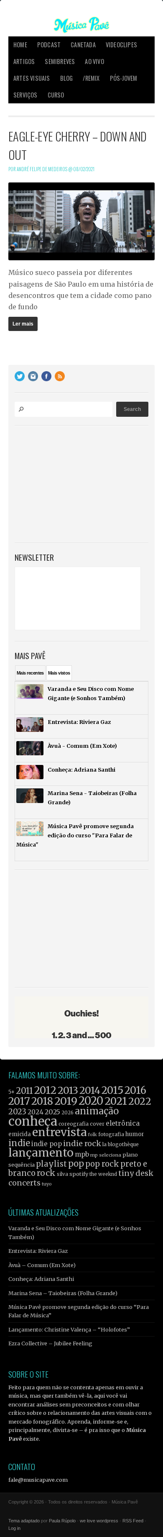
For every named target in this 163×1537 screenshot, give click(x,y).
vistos (59, 672)
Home (20, 44)
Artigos (24, 61)
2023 (17, 1111)
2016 (135, 1090)
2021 (115, 1101)
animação (97, 1111)
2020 (91, 1101)
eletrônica (123, 1123)
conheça (32, 1121)
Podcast (49, 44)
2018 (42, 1101)
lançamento (41, 1153)
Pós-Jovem (124, 78)
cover (97, 1124)
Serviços (25, 94)
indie (19, 1143)
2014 (89, 1090)
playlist (51, 1164)
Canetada (83, 44)
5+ (11, 1092)
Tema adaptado (24, 1520)
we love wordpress (99, 1520)
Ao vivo (94, 61)
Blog (66, 78)
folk (92, 1134)
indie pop (46, 1144)
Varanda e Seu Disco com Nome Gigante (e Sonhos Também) (74, 1232)
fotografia (111, 1134)
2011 (24, 1090)
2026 (67, 1113)
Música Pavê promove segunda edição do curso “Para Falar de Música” (78, 1311)
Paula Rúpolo (62, 1520)
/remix (91, 78)
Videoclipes (121, 44)
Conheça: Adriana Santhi (41, 1278)
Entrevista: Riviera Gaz (38, 1250)
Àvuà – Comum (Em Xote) (42, 1265)
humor (134, 1134)
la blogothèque (120, 1144)
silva (62, 1174)
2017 (19, 1101)
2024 (35, 1112)
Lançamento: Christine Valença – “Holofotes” (69, 1329)
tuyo (47, 1184)
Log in (14, 1528)
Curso (56, 94)
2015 (112, 1090)
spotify (78, 1173)
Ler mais (23, 324)
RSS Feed (132, 1520)
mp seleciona (105, 1155)
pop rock (102, 1164)
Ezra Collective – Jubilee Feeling (50, 1343)
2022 (139, 1101)
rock (46, 1173)
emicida (19, 1134)
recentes (30, 672)
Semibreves (60, 61)
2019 (65, 1101)
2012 (45, 1090)
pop (76, 1163)
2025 (52, 1112)
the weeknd (103, 1174)
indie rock (82, 1143)
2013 (68, 1090)
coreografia (74, 1124)
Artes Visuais (31, 78)
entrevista (59, 1132)
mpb (82, 1154)
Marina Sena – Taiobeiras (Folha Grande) (62, 1293)
